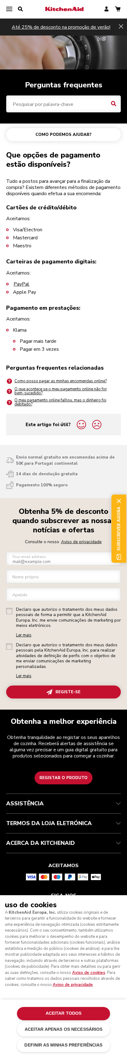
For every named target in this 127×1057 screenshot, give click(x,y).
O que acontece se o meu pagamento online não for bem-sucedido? (60, 391)
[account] (106, 9)
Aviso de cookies (88, 972)
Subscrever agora (118, 528)
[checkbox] (9, 611)
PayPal (21, 284)
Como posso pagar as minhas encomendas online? (60, 381)
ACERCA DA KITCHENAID (40, 843)
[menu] (9, 9)
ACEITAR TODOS (64, 1013)
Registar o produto (63, 778)
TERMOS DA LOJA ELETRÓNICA (49, 823)
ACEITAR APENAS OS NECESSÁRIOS (64, 1029)
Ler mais (23, 635)
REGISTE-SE (67, 692)
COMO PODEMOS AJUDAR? (63, 134)
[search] (20, 9)
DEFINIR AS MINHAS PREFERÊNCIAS (63, 1045)
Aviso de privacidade (81, 542)
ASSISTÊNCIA (25, 803)
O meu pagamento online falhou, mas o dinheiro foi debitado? (60, 402)
